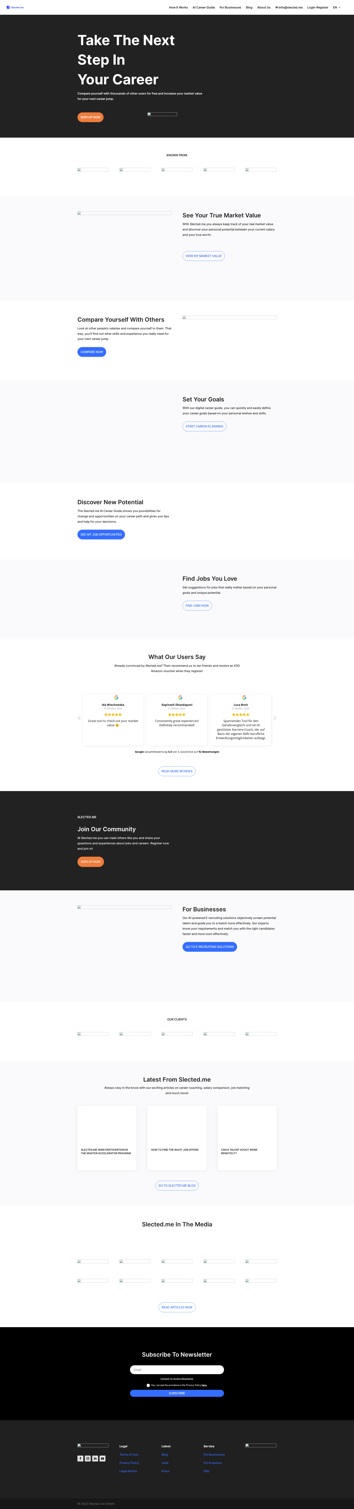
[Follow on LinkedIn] (95, 1458)
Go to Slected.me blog (177, 1185)
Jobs (165, 1463)
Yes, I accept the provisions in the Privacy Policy (179, 1385)
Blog (249, 7)
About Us (264, 7)
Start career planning (204, 426)
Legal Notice (128, 1471)
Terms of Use (128, 1454)
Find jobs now (197, 605)
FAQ (206, 1471)
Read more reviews (177, 771)
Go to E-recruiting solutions (210, 947)
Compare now (92, 352)
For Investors (213, 1463)
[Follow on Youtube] (102, 1458)
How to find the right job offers (175, 1149)
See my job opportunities (101, 534)
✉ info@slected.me (289, 7)
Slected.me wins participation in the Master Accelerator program (106, 1151)
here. (204, 1385)
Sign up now (90, 117)
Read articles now (177, 1307)
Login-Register (317, 7)
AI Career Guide (204, 7)
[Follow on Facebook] (80, 1458)
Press (165, 1471)
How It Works (178, 7)
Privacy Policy (129, 1463)
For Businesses (230, 7)
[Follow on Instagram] (88, 1458)
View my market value (204, 256)
